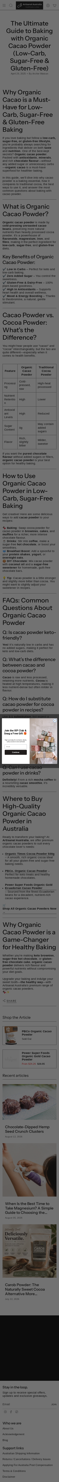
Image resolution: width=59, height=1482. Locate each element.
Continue (15, 752)
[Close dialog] (54, 720)
